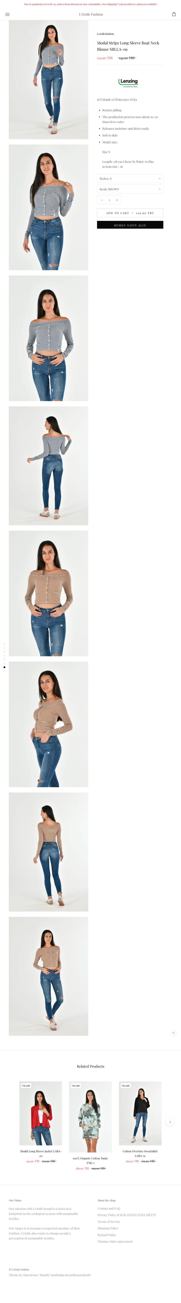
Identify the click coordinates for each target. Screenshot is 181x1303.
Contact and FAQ (109, 1208)
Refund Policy (107, 1235)
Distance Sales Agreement (115, 1241)
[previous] (11, 1122)
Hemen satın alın (130, 225)
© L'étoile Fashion (19, 1269)
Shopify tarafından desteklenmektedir (65, 1275)
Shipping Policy (108, 1228)
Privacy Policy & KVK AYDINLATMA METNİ (127, 1215)
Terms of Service (109, 1221)
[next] (170, 1122)
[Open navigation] (7, 14)
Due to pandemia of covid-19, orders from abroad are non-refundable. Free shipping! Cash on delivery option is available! (90, 4)
